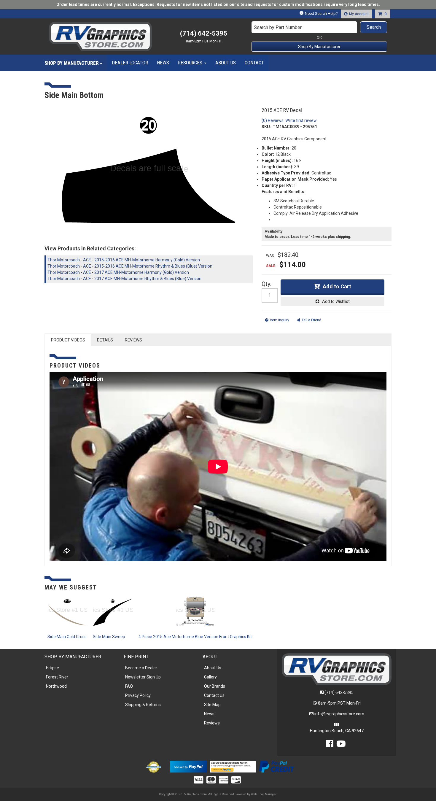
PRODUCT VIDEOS (68, 340)
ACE (87, 260)
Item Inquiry (279, 320)
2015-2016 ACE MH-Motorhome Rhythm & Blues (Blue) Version (153, 266)
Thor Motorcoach (63, 260)
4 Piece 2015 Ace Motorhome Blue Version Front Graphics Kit (195, 636)
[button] (319, 27)
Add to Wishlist (336, 301)
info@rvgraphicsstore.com (339, 713)
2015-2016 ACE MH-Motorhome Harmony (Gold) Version (147, 260)
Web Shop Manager (263, 794)
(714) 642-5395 (339, 692)
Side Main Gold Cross (67, 636)
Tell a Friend (311, 320)
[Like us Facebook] (329, 745)
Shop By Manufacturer (319, 46)
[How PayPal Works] (188, 766)
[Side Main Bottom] (148, 171)
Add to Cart (337, 286)
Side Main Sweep (109, 636)
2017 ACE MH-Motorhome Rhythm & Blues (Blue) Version (147, 278)
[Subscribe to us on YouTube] (341, 745)
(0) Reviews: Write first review (289, 120)
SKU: (266, 126)
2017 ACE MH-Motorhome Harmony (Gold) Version (141, 272)
